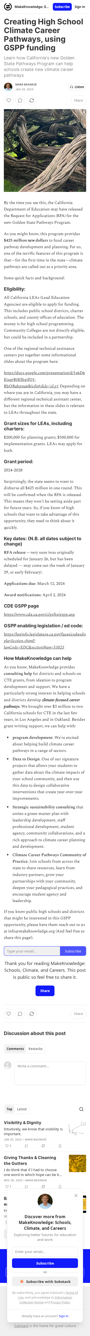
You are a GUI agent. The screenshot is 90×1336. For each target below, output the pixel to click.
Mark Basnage (26, 84)
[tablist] (24, 1049)
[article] (45, 1134)
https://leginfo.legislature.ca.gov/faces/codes (42, 634)
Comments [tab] (15, 1049)
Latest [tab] (22, 1109)
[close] (76, 1195)
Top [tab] (9, 1109)
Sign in (80, 7)
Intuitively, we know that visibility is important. (33, 1131)
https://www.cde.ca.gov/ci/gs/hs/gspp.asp (39, 614)
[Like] (8, 100)
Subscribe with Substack (48, 1281)
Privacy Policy (60, 1302)
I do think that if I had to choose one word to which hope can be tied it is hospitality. (33, 1172)
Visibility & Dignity (22, 1122)
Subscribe (62, 7)
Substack (21, 1325)
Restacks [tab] (35, 1049)
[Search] (81, 1109)
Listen (79, 87)
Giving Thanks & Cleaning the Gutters (30, 1160)
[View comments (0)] (20, 100)
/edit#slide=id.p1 (45, 386)
